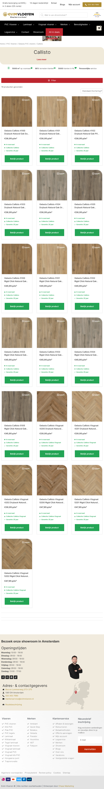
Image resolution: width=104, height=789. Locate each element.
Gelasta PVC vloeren (26, 44)
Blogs (63, 4)
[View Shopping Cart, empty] (99, 28)
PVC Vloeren (11, 44)
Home (2, 44)
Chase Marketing (66, 786)
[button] (92, 4)
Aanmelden (90, 749)
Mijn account (74, 4)
